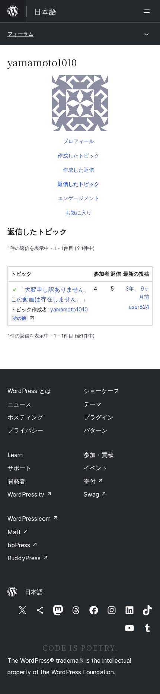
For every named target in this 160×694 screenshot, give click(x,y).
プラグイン (98, 417)
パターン (96, 430)
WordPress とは (29, 390)
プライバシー (25, 430)
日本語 (34, 592)
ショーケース (101, 390)
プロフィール (78, 141)
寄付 (93, 481)
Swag (95, 494)
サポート (19, 468)
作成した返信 (78, 170)
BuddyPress (27, 558)
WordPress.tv (29, 494)
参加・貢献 (98, 455)
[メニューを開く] (148, 11)
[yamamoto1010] (80, 104)
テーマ (93, 404)
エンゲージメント (78, 198)
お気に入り (78, 212)
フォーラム (20, 34)
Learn (15, 455)
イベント (96, 468)
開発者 (16, 481)
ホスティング (25, 417)
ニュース (19, 404)
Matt (17, 532)
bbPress (22, 545)
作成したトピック (78, 155)
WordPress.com (32, 518)
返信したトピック (78, 184)
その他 (19, 318)
